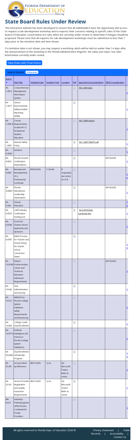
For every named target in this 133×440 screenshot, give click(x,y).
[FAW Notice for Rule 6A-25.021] (74, 381)
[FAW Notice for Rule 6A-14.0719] (74, 330)
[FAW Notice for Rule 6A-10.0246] (74, 261)
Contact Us (120, 437)
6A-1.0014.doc (85, 87)
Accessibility (116, 433)
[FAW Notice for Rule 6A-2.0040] (74, 150)
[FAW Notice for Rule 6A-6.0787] (74, 236)
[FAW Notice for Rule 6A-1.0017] (74, 102)
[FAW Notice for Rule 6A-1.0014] (74, 87)
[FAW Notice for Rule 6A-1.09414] (74, 120)
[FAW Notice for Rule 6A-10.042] (74, 285)
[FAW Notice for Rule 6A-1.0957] (74, 142)
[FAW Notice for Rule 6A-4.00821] (74, 187)
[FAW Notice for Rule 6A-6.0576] (74, 210)
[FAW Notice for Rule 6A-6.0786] (74, 221)
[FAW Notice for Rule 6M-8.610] (74, 399)
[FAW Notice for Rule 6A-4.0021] (74, 157)
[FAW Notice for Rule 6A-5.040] (74, 202)
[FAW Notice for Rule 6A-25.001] (74, 363)
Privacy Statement (103, 430)
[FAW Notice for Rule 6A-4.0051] (74, 169)
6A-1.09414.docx (87, 120)
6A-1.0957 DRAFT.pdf (89, 142)
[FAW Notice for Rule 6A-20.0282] (74, 351)
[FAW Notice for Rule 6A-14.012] (74, 297)
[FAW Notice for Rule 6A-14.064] (74, 322)
